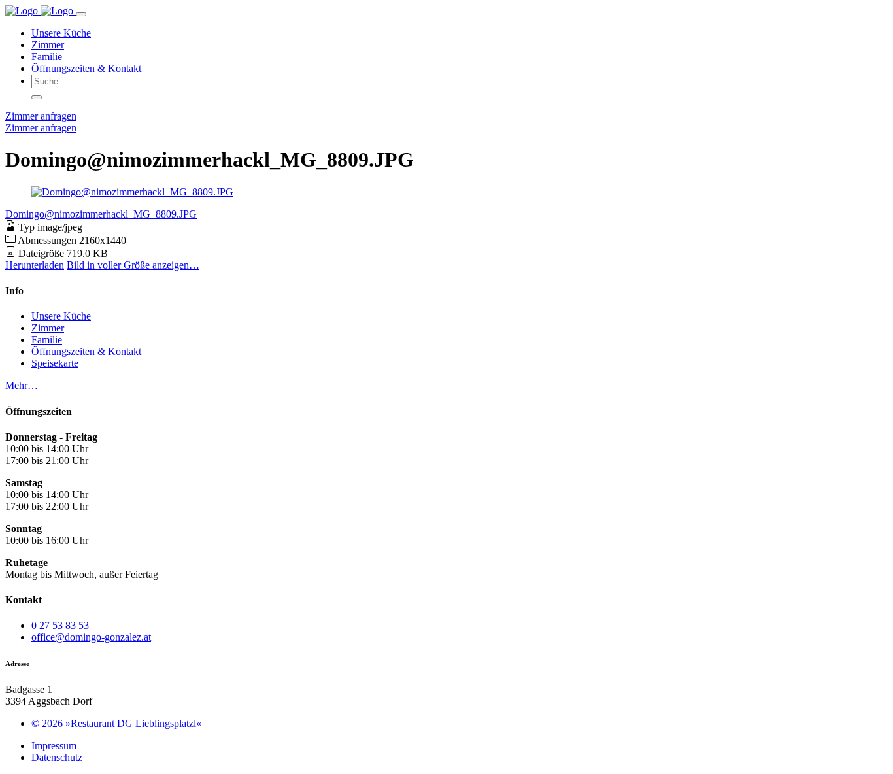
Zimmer (47, 44)
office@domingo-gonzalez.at (91, 637)
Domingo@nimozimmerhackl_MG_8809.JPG (101, 214)
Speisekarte (54, 363)
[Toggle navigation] (81, 14)
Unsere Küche (61, 33)
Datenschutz (56, 757)
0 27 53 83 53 (60, 625)
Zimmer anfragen (40, 116)
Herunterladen (34, 265)
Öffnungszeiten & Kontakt (86, 68)
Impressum (53, 745)
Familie (46, 56)
